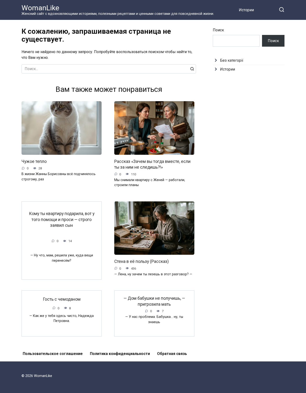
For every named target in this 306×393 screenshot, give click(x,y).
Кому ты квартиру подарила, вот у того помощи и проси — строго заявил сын (61, 219)
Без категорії (231, 60)
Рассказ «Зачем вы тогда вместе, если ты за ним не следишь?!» (152, 164)
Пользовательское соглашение (53, 353)
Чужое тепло (34, 161)
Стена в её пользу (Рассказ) (141, 261)
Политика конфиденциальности (120, 353)
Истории (246, 10)
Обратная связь (172, 353)
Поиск (218, 30)
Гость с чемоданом (62, 299)
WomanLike (40, 8)
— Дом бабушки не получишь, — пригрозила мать (154, 301)
